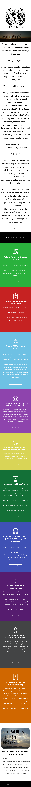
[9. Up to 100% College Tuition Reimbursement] (15, 630)
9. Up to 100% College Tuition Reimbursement (15, 636)
